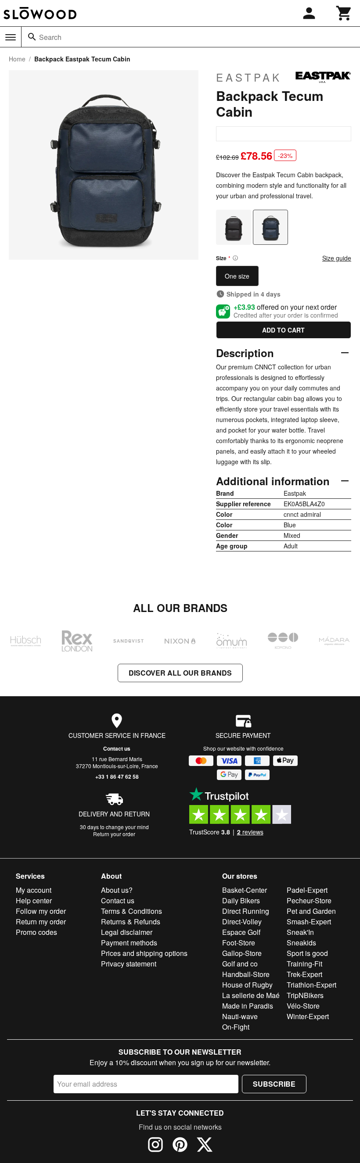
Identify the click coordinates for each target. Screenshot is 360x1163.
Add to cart (283, 330)
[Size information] (235, 258)
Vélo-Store (303, 1006)
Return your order (114, 833)
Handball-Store (246, 974)
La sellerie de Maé (251, 995)
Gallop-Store (242, 953)
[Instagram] (155, 1146)
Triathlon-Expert (311, 985)
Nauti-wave (240, 1016)
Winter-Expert (308, 1016)
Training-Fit (304, 964)
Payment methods (129, 943)
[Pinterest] (180, 1146)
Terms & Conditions (131, 911)
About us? (117, 890)
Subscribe (274, 1084)
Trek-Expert (304, 974)
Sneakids (301, 943)
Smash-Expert (309, 921)
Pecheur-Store (309, 900)
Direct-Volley (242, 921)
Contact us (116, 748)
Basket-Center (244, 890)
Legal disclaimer (126, 932)
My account (33, 890)
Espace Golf (241, 932)
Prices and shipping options (144, 953)
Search (50, 37)
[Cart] (344, 13)
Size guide (336, 258)
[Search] (32, 37)
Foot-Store (238, 943)
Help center (34, 900)
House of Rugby (247, 985)
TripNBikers (305, 995)
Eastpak (249, 77)
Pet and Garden (311, 911)
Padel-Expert (307, 890)
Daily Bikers (241, 900)
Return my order (41, 921)
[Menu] (10, 37)
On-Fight (235, 1027)
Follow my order (41, 911)
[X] (204, 1146)
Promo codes (36, 932)
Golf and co (240, 964)
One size (237, 276)
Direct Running (245, 911)
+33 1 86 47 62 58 (117, 776)
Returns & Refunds (130, 921)
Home (17, 58)
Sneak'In (300, 932)
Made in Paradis (247, 1006)
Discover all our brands (180, 673)
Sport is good (307, 953)
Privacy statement (128, 964)
